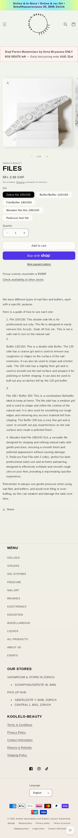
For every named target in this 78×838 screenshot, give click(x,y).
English (37, 792)
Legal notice (38, 829)
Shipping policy (21, 829)
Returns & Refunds (19, 747)
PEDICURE (14, 582)
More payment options (39, 264)
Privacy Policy (16, 732)
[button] (5, 24)
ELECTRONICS (16, 606)
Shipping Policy (17, 755)
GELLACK (13, 557)
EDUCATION (15, 614)
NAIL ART (13, 590)
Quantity (7, 225)
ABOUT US (14, 647)
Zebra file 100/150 (18, 194)
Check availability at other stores (23, 279)
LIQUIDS (12, 631)
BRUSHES (13, 598)
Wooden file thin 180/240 (22, 210)
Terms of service (62, 823)
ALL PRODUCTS (17, 639)
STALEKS (13, 565)
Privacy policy (43, 823)
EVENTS (12, 655)
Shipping (20, 182)
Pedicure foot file (17, 217)
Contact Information (19, 739)
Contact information (57, 829)
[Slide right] (47, 156)
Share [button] (10, 509)
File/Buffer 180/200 (19, 202)
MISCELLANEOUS (18, 623)
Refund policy (25, 823)
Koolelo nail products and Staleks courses (37, 819)
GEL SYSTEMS (16, 573)
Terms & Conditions (19, 724)
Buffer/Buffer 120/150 (54, 194)
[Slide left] (31, 156)
